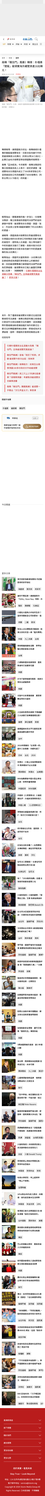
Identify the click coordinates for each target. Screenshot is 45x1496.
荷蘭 (20, 622)
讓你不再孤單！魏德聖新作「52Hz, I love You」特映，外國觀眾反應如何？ (29, 597)
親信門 (22, 408)
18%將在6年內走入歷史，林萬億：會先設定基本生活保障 (30, 1196)
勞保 (38, 1170)
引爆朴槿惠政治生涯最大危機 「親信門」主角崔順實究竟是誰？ (22, 274)
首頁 (3, 58)
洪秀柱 (21, 1386)
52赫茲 (36, 605)
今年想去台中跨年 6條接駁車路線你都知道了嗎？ (30, 930)
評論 (17, 44)
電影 (20, 605)
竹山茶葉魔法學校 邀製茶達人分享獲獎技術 (29, 1246)
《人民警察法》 (34, 805)
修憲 (28, 971)
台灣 (37, 638)
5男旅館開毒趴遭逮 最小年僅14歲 (29, 1046)
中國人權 (22, 805)
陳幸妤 (29, 988)
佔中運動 (22, 1220)
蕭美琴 (41, 954)
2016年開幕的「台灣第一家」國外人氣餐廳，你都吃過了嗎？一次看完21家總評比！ (29, 747)
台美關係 (40, 771)
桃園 (20, 672)
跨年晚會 (28, 938)
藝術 (26, 855)
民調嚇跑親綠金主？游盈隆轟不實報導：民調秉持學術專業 (29, 1129)
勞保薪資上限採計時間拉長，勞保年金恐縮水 (29, 1162)
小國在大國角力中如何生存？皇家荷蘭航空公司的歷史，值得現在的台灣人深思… (29, 614)
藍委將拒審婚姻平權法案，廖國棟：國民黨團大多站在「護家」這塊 (29, 1113)
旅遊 (20, 855)
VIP (4, 44)
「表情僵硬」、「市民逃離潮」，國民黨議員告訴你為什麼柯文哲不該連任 (29, 1312)
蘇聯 (28, 1353)
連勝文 (29, 1386)
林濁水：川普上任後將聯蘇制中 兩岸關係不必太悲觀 (29, 764)
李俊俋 (21, 971)
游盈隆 (27, 1137)
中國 (20, 638)
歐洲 (33, 622)
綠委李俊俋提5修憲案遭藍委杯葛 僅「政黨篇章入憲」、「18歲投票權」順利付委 (29, 963)
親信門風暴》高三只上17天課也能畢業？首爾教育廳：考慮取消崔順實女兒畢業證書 (23, 377)
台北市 (21, 921)
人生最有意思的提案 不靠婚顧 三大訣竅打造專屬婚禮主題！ (29, 714)
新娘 (37, 722)
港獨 (40, 1220)
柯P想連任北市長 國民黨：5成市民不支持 (29, 830)
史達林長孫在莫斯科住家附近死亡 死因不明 (29, 1345)
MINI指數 (32, 788)
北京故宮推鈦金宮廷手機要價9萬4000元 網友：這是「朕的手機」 (29, 1329)
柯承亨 (37, 589)
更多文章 (13, 277)
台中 (20, 738)
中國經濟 (22, 788)
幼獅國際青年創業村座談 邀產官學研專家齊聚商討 (29, 996)
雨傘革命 (32, 1220)
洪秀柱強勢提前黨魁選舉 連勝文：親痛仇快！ (29, 1379)
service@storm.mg (29, 1483)
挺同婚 (39, 1303)
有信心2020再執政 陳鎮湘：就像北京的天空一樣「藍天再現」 (30, 631)
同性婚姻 (22, 954)
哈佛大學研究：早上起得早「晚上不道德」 (28, 1179)
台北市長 (22, 1320)
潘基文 (21, 1403)
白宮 (20, 1154)
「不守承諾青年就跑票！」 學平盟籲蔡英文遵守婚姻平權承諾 (29, 1362)
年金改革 (30, 1204)
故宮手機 (22, 1337)
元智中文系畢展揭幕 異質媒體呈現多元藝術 (29, 697)
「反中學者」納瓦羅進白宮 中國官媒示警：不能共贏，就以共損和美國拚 (29, 1096)
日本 (20, 755)
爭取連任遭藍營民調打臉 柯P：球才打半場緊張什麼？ (29, 813)
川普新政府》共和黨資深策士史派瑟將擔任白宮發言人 (29, 1146)
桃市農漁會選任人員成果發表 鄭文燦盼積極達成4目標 (30, 1262)
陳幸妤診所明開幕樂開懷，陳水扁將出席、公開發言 (29, 980)
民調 (20, 1137)
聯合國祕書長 (32, 1403)
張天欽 (29, 589)
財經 (26, 44)
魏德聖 (27, 605)
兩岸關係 (22, 771)
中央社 (18, 74)
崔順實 (14, 408)
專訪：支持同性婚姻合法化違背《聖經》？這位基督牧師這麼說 (29, 1295)
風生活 (35, 44)
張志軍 (41, 1071)
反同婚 (31, 1303)
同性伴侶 (40, 921)
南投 (20, 1237)
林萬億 (21, 1170)
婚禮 (20, 722)
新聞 (9, 44)
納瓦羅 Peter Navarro (27, 1104)
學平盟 (41, 1370)
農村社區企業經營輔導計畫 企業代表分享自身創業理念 (29, 1279)
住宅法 (31, 871)
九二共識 (28, 638)
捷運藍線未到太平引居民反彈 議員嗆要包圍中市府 (30, 730)
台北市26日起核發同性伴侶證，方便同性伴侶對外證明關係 (29, 913)
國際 (17, 58)
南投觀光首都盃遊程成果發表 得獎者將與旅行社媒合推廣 (30, 1229)
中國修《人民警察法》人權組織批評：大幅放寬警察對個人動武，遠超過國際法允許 (29, 797)
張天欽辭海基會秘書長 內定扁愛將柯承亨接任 (29, 581)
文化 (33, 855)
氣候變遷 (22, 904)
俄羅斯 (21, 1353)
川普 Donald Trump (33, 1154)
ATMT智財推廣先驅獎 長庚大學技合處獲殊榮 (30, 680)
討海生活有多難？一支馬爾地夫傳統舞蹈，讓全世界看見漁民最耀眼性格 (29, 847)
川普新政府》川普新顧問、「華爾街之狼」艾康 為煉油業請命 (29, 897)
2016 (33, 755)
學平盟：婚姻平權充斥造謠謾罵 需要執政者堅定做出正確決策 (29, 946)
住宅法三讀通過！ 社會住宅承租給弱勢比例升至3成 (29, 863)
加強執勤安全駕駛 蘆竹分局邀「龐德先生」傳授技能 (29, 1029)
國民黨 (39, 1320)
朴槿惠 (5, 408)
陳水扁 (21, 988)
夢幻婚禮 (28, 722)
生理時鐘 (22, 1187)
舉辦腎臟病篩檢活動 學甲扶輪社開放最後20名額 (29, 647)
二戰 (26, 622)
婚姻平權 (30, 921)
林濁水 (31, 771)
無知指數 (22, 888)
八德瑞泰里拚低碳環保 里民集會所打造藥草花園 (29, 664)
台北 (26, 755)
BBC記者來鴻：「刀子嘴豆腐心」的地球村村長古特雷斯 (29, 1395)
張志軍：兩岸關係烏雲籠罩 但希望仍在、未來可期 (29, 1063)
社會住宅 (22, 871)
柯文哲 (31, 1320)
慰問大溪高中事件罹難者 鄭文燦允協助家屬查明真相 (29, 1013)
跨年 (37, 938)
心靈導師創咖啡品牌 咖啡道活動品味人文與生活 (29, 1079)
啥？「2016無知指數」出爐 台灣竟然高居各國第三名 (29, 880)
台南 (20, 655)
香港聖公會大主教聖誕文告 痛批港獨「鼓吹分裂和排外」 (29, 1212)
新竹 (20, 1087)
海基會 (21, 589)
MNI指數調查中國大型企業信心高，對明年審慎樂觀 (29, 780)
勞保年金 (30, 1170)
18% (39, 1204)
